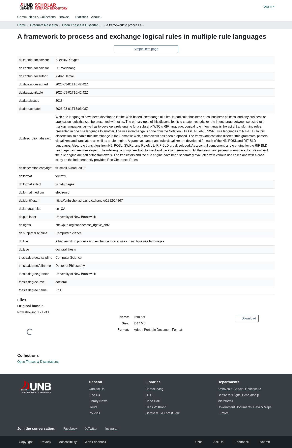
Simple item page (146, 49)
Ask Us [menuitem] (218, 441)
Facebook (70, 428)
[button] (43, 7)
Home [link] (21, 25)
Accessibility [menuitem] (68, 441)
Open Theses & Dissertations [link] (82, 25)
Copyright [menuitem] (26, 441)
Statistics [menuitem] (81, 17)
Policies (94, 413)
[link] (247, 318)
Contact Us (96, 388)
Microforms (225, 401)
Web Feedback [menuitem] (95, 441)
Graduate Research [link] (44, 25)
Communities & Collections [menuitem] (36, 17)
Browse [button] (64, 17)
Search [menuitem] (265, 441)
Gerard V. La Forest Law (162, 413)
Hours (93, 407)
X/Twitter (91, 428)
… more (223, 413)
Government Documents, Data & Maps (245, 407)
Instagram (112, 428)
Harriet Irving (154, 388)
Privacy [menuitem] (46, 441)
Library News (98, 401)
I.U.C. (149, 395)
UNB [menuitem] (198, 441)
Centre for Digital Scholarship (238, 395)
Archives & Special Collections (239, 388)
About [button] (95, 17)
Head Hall (152, 401)
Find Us (94, 395)
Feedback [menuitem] (242, 441)
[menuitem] (65, 17)
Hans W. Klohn (155, 407)
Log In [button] (268, 6)
